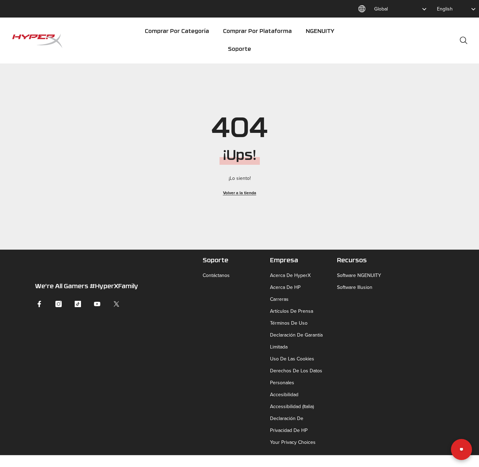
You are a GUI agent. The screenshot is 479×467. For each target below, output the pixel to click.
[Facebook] (39, 304)
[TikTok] (78, 304)
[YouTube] (97, 304)
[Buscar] (463, 40)
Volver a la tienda (239, 193)
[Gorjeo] (116, 304)
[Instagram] (58, 304)
